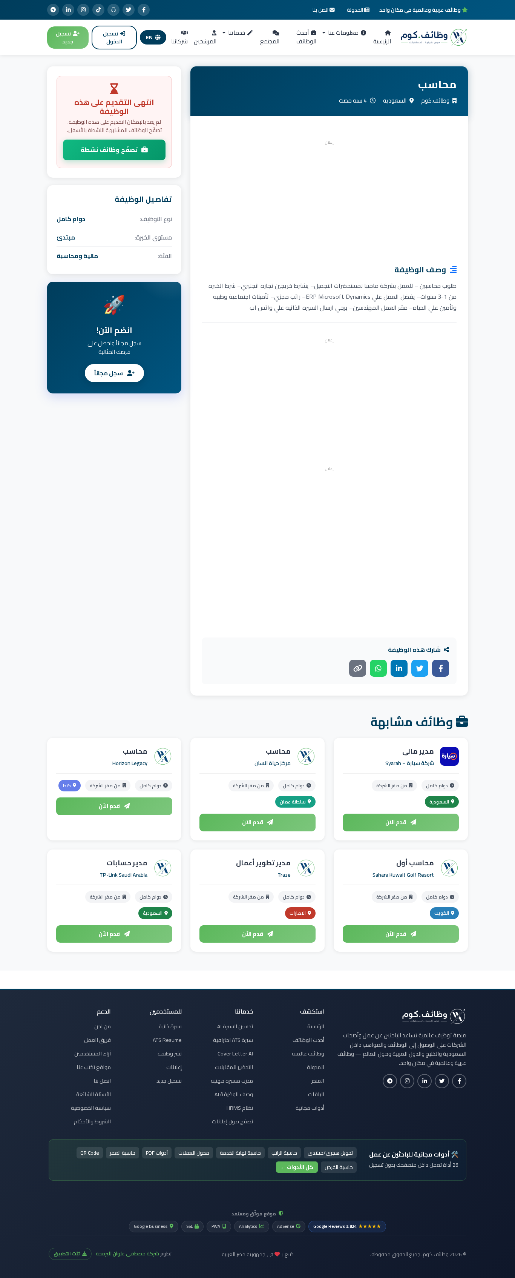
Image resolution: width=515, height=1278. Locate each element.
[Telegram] (53, 10)
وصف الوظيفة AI (234, 1094)
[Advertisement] (329, 200)
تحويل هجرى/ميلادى (330, 1153)
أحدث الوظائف (306, 37)
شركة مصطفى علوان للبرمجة (127, 1253)
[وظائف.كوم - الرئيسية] (434, 37)
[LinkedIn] (68, 10)
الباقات (316, 1094)
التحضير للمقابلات (234, 1067)
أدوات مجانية (310, 1108)
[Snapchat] (113, 10)
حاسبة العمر (122, 1153)
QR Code (89, 1153)
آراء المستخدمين (92, 1053)
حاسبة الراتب (284, 1153)
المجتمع (269, 41)
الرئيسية (382, 41)
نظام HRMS (240, 1108)
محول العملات (193, 1153)
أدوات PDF (157, 1153)
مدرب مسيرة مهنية (232, 1081)
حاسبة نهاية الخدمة (240, 1153)
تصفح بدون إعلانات (232, 1121)
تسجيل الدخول (112, 37)
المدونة (315, 1067)
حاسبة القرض (339, 1167)
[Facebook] (144, 10)
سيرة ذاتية (170, 1026)
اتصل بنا (102, 1081)
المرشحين (205, 41)
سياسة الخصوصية (91, 1108)
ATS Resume (167, 1040)
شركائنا (179, 41)
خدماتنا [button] (236, 32)
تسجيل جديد (64, 37)
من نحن (102, 1026)
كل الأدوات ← (296, 1167)
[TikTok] (98, 10)
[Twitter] (129, 10)
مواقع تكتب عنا (94, 1067)
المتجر (317, 1081)
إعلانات (174, 1067)
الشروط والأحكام (92, 1121)
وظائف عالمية (308, 1053)
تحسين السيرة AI (235, 1026)
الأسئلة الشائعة (93, 1094)
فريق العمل (97, 1040)
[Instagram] (83, 10)
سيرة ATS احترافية (233, 1040)
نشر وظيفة (170, 1053)
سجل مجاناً (109, 373)
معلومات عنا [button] (343, 32)
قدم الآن (396, 822)
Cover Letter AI (235, 1053)
